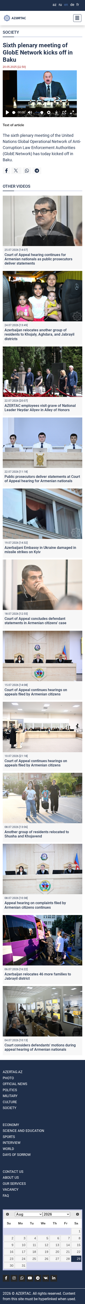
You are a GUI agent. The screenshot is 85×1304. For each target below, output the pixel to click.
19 (46, 1252)
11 (34, 1245)
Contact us (13, 1172)
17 (23, 1252)
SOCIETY (11, 32)
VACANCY (10, 1190)
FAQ (6, 1196)
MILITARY (10, 1096)
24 (23, 1259)
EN (66, 4)
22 (78, 1252)
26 (46, 1259)
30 (11, 1265)
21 (68, 1252)
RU (60, 4)
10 (23, 1245)
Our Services (14, 1184)
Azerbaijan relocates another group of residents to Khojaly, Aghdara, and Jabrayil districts (39, 334)
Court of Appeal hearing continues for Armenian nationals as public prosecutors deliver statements (38, 259)
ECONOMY (11, 1125)
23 (11, 1259)
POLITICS (10, 1090)
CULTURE (10, 1102)
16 (11, 1252)
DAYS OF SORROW (17, 1155)
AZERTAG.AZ (12, 1072)
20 (57, 1252)
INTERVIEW (11, 1143)
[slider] (14, 112)
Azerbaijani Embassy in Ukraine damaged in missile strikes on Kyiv (40, 549)
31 (23, 1265)
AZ (54, 4)
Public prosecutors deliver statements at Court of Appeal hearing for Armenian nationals (42, 478)
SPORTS (9, 1137)
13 (57, 1245)
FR (77, 4)
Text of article (13, 125)
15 (78, 1245)
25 (34, 1259)
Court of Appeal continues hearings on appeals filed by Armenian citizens (36, 692)
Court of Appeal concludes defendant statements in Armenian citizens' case (35, 620)
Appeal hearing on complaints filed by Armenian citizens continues (35, 905)
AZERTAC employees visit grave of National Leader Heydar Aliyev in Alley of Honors (40, 407)
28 (68, 1259)
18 (34, 1252)
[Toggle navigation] (76, 18)
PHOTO (8, 1078)
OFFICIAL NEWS (15, 1084)
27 (57, 1259)
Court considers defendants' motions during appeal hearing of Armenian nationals (40, 1047)
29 (78, 1259)
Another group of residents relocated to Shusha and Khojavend (37, 834)
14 (68, 1245)
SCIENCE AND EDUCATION (23, 1131)
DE (72, 4)
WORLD (8, 1149)
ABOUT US (11, 1178)
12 (46, 1245)
